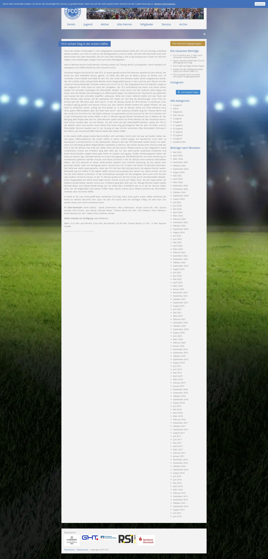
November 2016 (180, 463)
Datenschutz (82, 550)
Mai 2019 (177, 372)
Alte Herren (124, 24)
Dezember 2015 (180, 496)
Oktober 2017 (179, 426)
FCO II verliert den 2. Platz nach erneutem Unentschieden (187, 56)
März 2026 (178, 159)
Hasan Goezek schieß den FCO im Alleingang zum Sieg (188, 61)
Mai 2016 (177, 483)
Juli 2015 (177, 513)
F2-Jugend (177, 135)
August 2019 (179, 362)
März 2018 (178, 416)
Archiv (183, 24)
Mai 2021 (177, 312)
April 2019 (178, 376)
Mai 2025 (177, 175)
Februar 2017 (179, 453)
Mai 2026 (177, 152)
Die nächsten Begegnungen (186, 43)
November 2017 (180, 422)
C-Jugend (177, 118)
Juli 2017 (177, 436)
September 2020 (180, 329)
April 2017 (178, 446)
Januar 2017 (178, 456)
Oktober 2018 (179, 396)
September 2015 (180, 506)
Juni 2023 (177, 239)
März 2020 (178, 339)
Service (166, 24)
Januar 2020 (178, 346)
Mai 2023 (177, 242)
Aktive (105, 24)
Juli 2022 (177, 272)
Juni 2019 (177, 369)
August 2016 (179, 473)
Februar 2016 (179, 493)
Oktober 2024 (179, 192)
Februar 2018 (179, 419)
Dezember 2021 (180, 292)
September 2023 (180, 229)
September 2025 (180, 169)
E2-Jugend (178, 128)
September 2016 (180, 469)
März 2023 (178, 249)
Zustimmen (260, 4)
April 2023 (178, 245)
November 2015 (180, 499)
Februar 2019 (179, 382)
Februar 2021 (179, 319)
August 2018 (179, 402)
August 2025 (179, 172)
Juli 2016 (177, 476)
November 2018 (180, 392)
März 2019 (178, 379)
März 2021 (178, 316)
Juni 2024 (177, 205)
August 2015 (179, 509)
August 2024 (179, 199)
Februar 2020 (179, 342)
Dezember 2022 (180, 255)
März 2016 (178, 489)
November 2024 (180, 189)
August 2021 (179, 306)
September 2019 (180, 359)
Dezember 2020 (180, 322)
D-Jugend (177, 122)
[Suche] (204, 34)
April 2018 (178, 412)
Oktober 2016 (179, 466)
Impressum (69, 550)
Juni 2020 (177, 336)
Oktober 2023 (179, 225)
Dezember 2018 (180, 389)
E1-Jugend (178, 125)
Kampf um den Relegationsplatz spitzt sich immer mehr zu (188, 70)
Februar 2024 (179, 219)
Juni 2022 (177, 275)
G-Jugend (177, 138)
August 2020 (179, 332)
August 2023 (179, 232)
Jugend (88, 24)
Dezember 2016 (180, 459)
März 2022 (178, 286)
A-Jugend (177, 105)
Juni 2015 (177, 516)
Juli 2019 (177, 366)
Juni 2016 (177, 479)
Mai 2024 (177, 209)
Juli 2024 (177, 202)
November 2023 (180, 222)
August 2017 (179, 432)
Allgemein (177, 112)
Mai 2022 (177, 279)
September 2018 (180, 399)
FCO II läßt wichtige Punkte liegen (188, 66)
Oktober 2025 (179, 165)
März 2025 (178, 182)
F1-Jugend (177, 132)
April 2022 (178, 282)
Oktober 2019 (179, 356)
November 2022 (180, 259)
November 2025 (180, 162)
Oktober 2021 (179, 299)
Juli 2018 (177, 406)
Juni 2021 (177, 309)
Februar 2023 (179, 252)
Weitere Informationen (164, 4)
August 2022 (179, 269)
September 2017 (180, 429)
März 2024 (178, 215)
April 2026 (178, 155)
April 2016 (178, 486)
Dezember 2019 (180, 349)
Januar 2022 (178, 289)
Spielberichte (179, 142)
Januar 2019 (178, 386)
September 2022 (180, 265)
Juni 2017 (177, 439)
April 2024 (178, 212)
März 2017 (178, 449)
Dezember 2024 (180, 185)
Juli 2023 (177, 235)
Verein (71, 24)
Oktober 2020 (179, 326)
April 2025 (178, 179)
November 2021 (180, 296)
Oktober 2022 (179, 262)
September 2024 (180, 195)
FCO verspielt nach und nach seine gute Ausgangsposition (186, 75)
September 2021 (180, 302)
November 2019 (180, 352)
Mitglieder (146, 24)
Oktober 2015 (179, 503)
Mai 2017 (177, 443)
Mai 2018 (177, 409)
